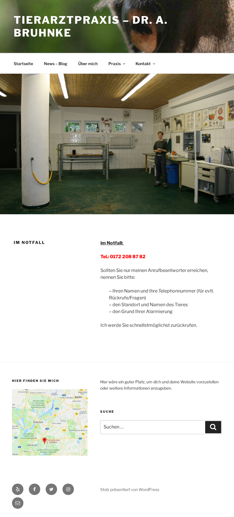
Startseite (23, 63)
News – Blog (55, 63)
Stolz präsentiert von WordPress (129, 489)
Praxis (114, 63)
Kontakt (143, 63)
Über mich (88, 63)
